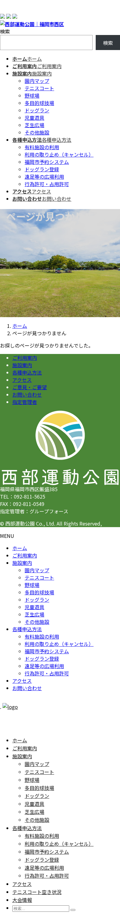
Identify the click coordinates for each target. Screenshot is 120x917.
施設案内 (22, 365)
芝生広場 (34, 125)
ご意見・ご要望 (29, 387)
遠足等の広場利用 (44, 176)
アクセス (22, 379)
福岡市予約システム (47, 161)
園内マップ (37, 80)
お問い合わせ (27, 394)
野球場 (32, 95)
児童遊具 (34, 117)
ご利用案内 (24, 357)
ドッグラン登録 (42, 169)
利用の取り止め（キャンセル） (59, 154)
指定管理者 (24, 402)
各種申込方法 (27, 372)
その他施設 (37, 132)
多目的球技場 (39, 103)
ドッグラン (37, 110)
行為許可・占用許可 (47, 184)
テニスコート (39, 88)
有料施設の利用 (42, 147)
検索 (5, 31)
